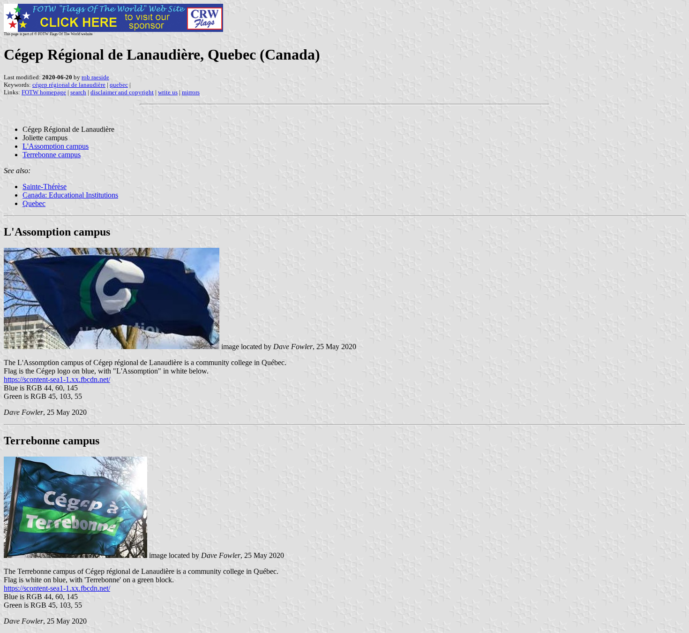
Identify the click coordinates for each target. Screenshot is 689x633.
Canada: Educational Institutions (70, 195)
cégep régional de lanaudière (68, 84)
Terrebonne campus (51, 155)
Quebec (33, 203)
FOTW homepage (44, 92)
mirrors (191, 92)
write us (168, 92)
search (78, 92)
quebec (119, 84)
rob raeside (95, 77)
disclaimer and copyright (122, 92)
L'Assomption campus (55, 146)
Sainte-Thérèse (44, 187)
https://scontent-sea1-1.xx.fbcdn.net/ (57, 379)
